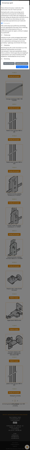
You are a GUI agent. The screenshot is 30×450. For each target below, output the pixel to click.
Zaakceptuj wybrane (21, 63)
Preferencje (7, 35)
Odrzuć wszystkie (9, 63)
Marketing (7, 59)
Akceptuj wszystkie (22, 67)
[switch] (2, 35)
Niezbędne (7, 23)
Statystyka (7, 45)
